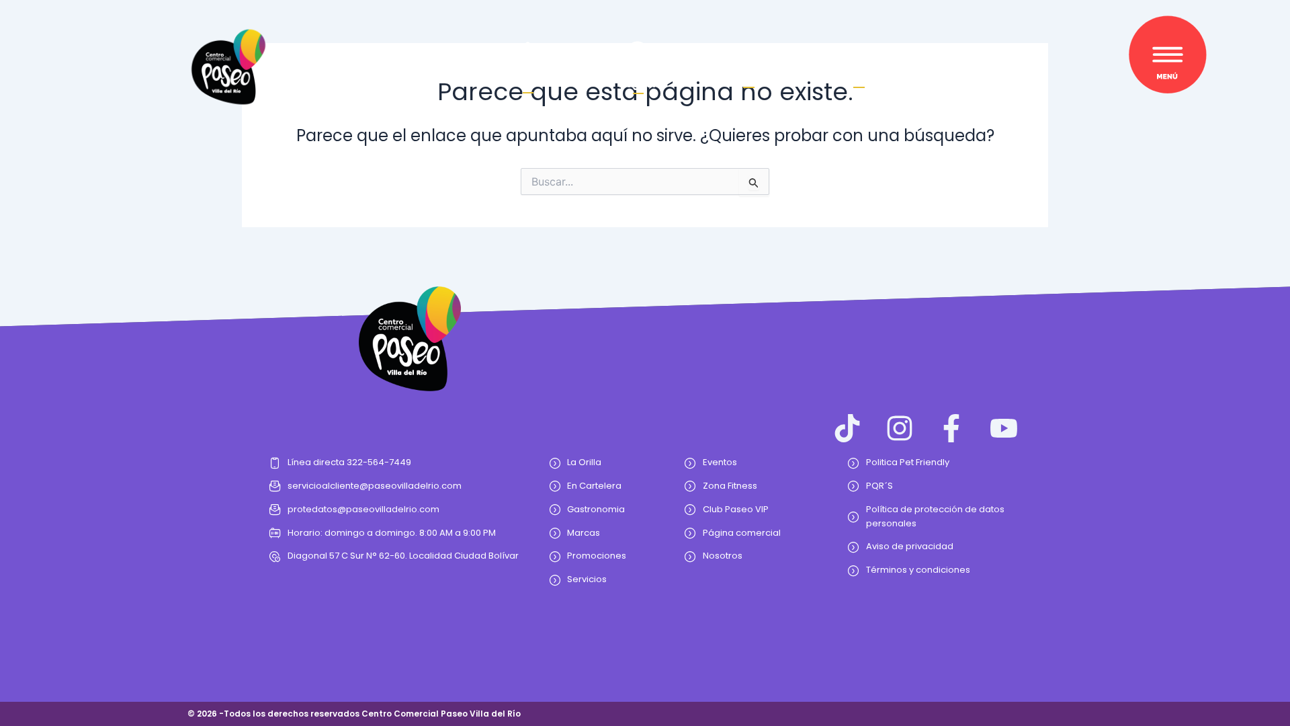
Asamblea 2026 (859, 78)
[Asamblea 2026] (859, 59)
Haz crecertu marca (527, 77)
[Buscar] (749, 59)
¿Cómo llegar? (638, 78)
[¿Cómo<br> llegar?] (639, 53)
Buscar (748, 78)
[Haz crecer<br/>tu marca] (528, 53)
